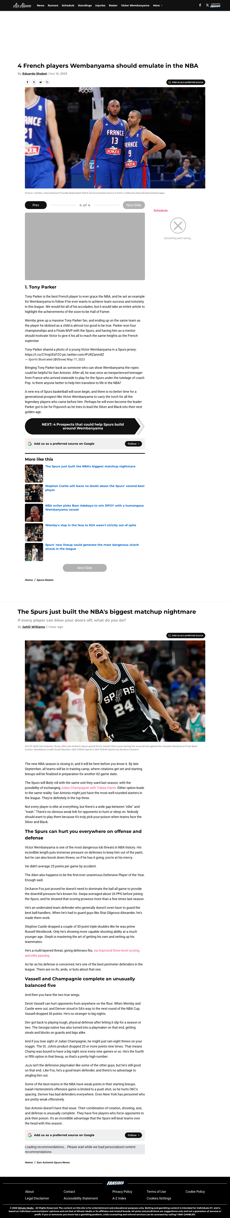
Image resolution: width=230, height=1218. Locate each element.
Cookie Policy (195, 1191)
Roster (113, 5)
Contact (69, 1191)
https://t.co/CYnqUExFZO (43, 354)
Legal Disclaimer (37, 1198)
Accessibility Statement (81, 1198)
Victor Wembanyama (135, 5)
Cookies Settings (159, 1198)
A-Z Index (119, 1198)
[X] (207, 5)
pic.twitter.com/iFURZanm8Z (83, 354)
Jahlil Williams (33, 627)
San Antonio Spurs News (53, 1162)
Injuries (100, 5)
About (29, 1191)
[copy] (47, 82)
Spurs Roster (45, 580)
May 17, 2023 (76, 359)
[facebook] (200, 5)
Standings (85, 5)
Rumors (53, 5)
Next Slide (134, 205)
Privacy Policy (122, 1191)
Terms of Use (156, 1191)
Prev (36, 205)
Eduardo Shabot (34, 73)
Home (29, 580)
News (40, 5)
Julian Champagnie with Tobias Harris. (89, 788)
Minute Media (25, 1208)
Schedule (68, 5)
